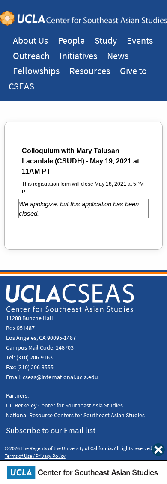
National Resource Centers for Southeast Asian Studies (75, 415)
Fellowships (36, 70)
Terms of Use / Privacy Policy (35, 456)
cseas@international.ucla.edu (60, 377)
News (117, 55)
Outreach (31, 55)
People (71, 40)
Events (140, 40)
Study (106, 40)
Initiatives (78, 55)
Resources (89, 70)
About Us (30, 40)
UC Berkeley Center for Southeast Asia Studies (64, 405)
